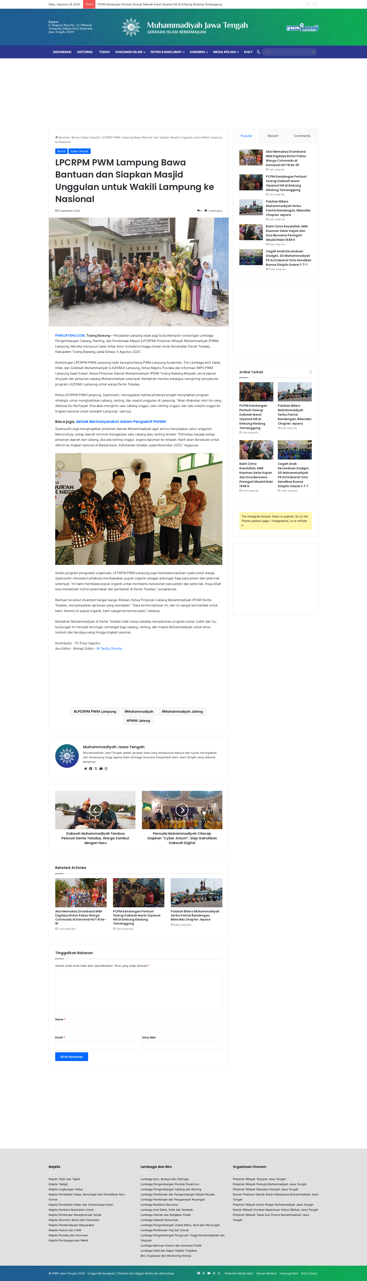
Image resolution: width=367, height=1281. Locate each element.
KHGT (248, 52)
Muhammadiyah (140, 711)
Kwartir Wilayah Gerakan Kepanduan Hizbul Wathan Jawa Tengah (275, 1209)
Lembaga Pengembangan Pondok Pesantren (170, 1184)
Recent (273, 136)
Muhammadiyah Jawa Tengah (114, 747)
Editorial (85, 52)
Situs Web (149, 1037)
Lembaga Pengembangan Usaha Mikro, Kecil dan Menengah (180, 1225)
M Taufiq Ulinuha (109, 648)
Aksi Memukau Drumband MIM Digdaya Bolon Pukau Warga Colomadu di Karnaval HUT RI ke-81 (80, 917)
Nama (60, 1019)
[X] (95, 768)
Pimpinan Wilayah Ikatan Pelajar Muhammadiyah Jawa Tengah (273, 1204)
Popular (246, 136)
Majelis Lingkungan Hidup (66, 1189)
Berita (75, 137)
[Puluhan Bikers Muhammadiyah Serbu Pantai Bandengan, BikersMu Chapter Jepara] (196, 892)
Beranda (63, 137)
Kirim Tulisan (309, 1273)
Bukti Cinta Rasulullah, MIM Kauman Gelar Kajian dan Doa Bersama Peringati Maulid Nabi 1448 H (287, 233)
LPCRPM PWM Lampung (96, 711)
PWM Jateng (139, 720)
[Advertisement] (183, 92)
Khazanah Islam (129, 52)
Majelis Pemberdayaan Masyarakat (71, 1225)
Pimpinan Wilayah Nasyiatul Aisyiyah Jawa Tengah (265, 1189)
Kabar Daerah (90, 137)
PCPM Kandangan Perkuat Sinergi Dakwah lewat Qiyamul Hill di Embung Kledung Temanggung (159, 4)
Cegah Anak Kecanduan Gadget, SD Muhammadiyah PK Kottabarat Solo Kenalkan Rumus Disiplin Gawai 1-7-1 (288, 258)
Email (60, 1037)
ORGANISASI (62, 52)
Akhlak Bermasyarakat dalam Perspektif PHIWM (121, 421)
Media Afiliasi (224, 52)
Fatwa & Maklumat (166, 52)
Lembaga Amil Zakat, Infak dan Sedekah (167, 1209)
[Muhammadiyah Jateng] (183, 27)
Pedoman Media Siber (239, 1273)
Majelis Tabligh (58, 1184)
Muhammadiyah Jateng (183, 711)
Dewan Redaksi (267, 1273)
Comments (302, 136)
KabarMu (197, 52)
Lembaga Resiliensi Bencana (159, 1204)
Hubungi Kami (289, 1273)
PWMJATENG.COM (70, 335)
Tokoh (104, 52)
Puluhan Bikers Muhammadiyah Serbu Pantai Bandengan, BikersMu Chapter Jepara (195, 915)
